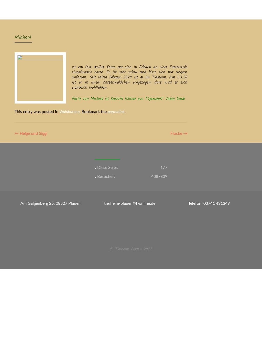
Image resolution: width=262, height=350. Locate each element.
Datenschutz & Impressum (227, 29)
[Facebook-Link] (128, 236)
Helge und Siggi (31, 133)
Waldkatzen (69, 112)
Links (194, 29)
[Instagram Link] (134, 236)
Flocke (178, 133)
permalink (116, 112)
